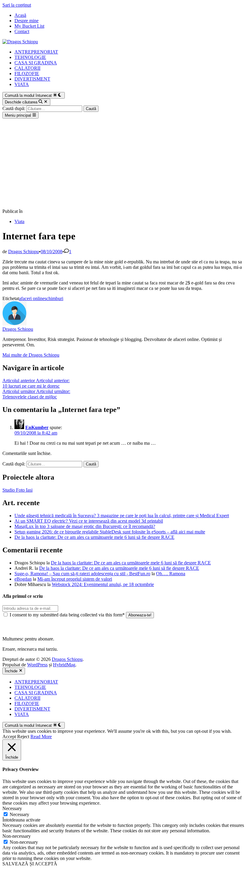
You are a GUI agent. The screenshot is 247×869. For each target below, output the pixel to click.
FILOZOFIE (26, 73)
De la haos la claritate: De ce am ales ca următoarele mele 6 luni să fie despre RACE (94, 537)
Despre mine (26, 20)
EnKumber (36, 427)
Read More (41, 736)
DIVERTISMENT (32, 78)
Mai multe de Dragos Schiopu (30, 355)
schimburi (54, 298)
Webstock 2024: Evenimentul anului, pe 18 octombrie (103, 584)
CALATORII (27, 68)
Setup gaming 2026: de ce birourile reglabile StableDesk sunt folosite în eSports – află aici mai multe (109, 531)
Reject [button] (23, 736)
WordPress (37, 664)
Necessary (19, 814)
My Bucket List (29, 26)
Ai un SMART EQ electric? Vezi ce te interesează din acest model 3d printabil (88, 521)
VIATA (21, 84)
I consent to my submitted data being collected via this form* (67, 614)
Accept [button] (9, 736)
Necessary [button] (12, 808)
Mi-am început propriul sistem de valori (74, 579)
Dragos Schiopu (23, 251)
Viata (19, 221)
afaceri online (32, 298)
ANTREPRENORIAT (36, 51)
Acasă (20, 15)
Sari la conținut (16, 5)
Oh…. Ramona (170, 573)
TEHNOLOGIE (30, 57)
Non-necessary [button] (16, 836)
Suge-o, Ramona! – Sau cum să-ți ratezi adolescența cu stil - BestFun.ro (82, 573)
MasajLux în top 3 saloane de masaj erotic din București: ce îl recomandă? (84, 526)
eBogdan (23, 579)
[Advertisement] (123, 163)
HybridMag (64, 664)
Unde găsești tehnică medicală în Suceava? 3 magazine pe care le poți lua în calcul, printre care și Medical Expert (121, 515)
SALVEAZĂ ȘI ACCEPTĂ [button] (29, 863)
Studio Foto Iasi (17, 490)
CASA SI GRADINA (35, 62)
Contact (21, 31)
